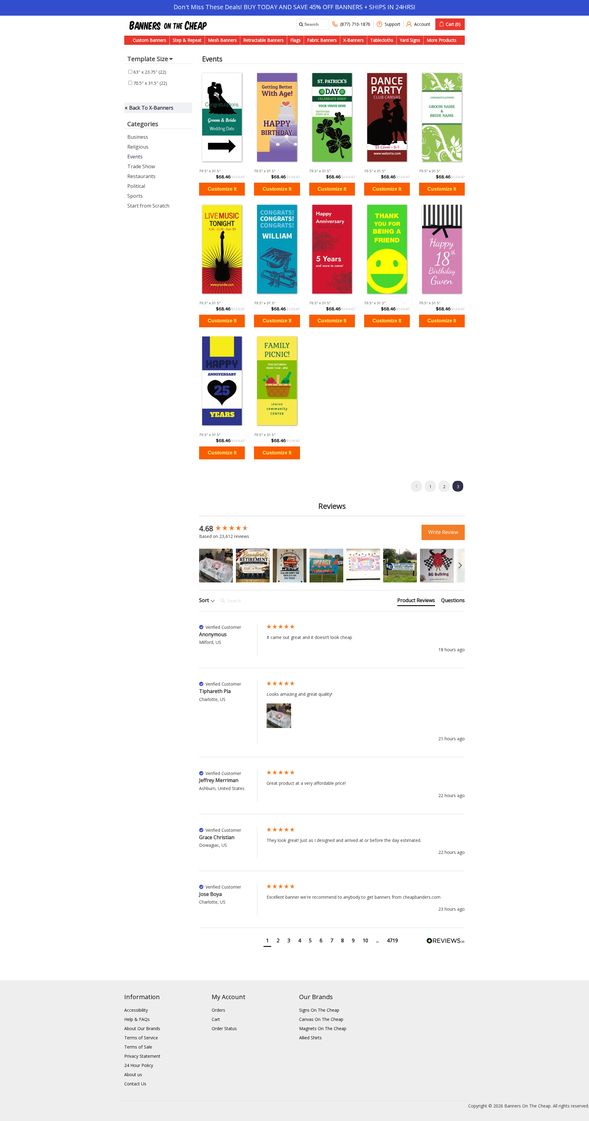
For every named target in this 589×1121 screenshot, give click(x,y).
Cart (216, 1019)
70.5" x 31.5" (149, 83)
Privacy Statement (142, 1056)
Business (137, 137)
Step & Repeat (187, 40)
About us (133, 1074)
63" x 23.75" (149, 72)
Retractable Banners (263, 40)
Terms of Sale (138, 1047)
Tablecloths (381, 40)
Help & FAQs (137, 1019)
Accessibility (136, 1010)
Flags (295, 40)
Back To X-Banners (151, 107)
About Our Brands (142, 1028)
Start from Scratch (148, 205)
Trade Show (141, 166)
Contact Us (135, 1084)
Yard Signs (410, 40)
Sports (135, 196)
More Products (441, 40)
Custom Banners (149, 40)
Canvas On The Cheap (321, 1019)
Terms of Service (141, 1038)
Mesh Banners (222, 40)
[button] (216, 565)
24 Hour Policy (138, 1065)
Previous (416, 486)
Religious (137, 146)
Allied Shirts (310, 1038)
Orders (218, 1010)
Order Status (224, 1028)
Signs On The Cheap (319, 1010)
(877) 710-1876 (355, 24)
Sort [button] (204, 600)
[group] (231, 529)
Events (135, 156)
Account (422, 24)
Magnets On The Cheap (322, 1028)
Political (136, 186)
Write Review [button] (443, 532)
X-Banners (353, 40)
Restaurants (141, 176)
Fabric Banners (322, 40)
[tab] (416, 601)
